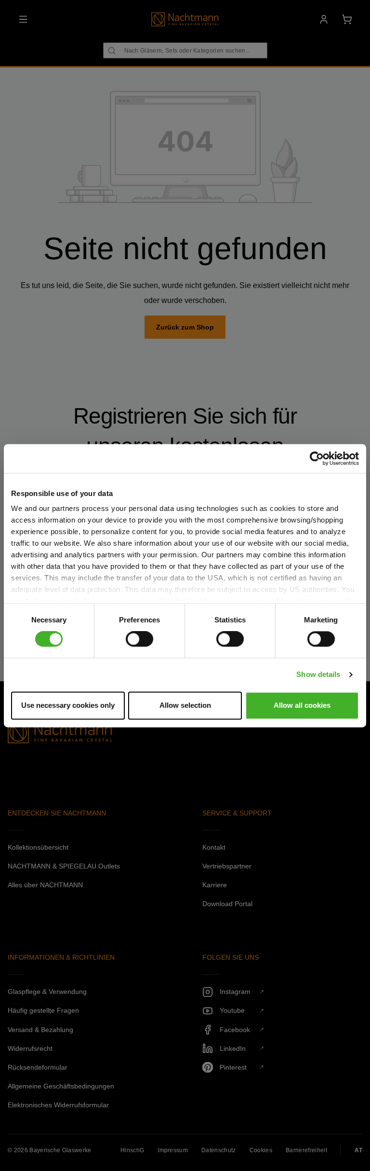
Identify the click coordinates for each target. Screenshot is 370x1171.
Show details (318, 675)
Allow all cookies (302, 705)
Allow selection (185, 705)
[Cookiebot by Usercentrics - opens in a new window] (317, 458)
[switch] (139, 639)
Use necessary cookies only (68, 705)
